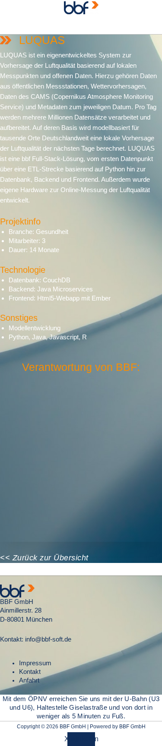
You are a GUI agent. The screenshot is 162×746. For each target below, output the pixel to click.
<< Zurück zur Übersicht (44, 557)
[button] (81, 25)
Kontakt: (11, 639)
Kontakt (30, 671)
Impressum (35, 663)
